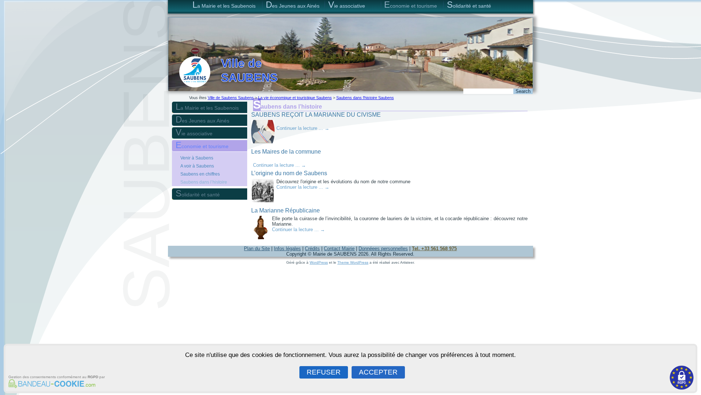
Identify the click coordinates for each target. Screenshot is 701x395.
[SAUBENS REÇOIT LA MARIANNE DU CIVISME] (263, 143)
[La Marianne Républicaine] (261, 239)
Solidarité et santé (469, 4)
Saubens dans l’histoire (203, 182)
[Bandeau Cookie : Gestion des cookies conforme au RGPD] (50, 385)
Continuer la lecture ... (302, 128)
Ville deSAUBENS (249, 70)
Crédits (312, 248)
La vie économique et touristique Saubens (295, 97)
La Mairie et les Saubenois (224, 4)
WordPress (319, 262)
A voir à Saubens (197, 166)
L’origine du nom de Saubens (289, 173)
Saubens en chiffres (200, 174)
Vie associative (346, 4)
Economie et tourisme (410, 4)
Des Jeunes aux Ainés (292, 4)
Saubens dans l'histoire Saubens (365, 97)
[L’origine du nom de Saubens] (263, 202)
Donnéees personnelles (383, 248)
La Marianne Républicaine (285, 210)
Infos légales (287, 248)
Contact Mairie (339, 248)
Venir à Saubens (196, 158)
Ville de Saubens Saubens (231, 97)
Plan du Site (257, 248)
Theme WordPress (352, 262)
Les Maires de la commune (286, 151)
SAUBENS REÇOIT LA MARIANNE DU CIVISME (316, 115)
